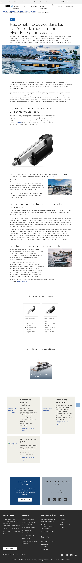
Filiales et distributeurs (67, 525)
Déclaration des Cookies (17, 559)
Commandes (26, 530)
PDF (23, 431)
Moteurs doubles (27, 525)
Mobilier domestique (47, 531)
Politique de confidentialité (57, 559)
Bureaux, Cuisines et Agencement (47, 527)
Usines (62, 522)
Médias (62, 527)
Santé (43, 524)
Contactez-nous (25, 499)
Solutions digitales (28, 535)
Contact (62, 519)
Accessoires (26, 533)
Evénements (17, 1)
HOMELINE (44, 549)
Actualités (9, 1)
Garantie (68, 559)
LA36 (20, 123)
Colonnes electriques (29, 522)
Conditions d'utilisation (43, 559)
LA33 (53, 176)
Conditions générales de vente (41, 560)
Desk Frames (26, 538)
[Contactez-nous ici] (78, 405)
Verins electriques (28, 519)
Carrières (24, 1)
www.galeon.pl (21, 281)
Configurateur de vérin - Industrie (30, 542)
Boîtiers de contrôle (28, 527)
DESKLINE (44, 544)
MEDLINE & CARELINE (48, 541)
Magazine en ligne (28, 428)
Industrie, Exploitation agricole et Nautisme (48, 520)
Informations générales (30, 559)
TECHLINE (44, 547)
